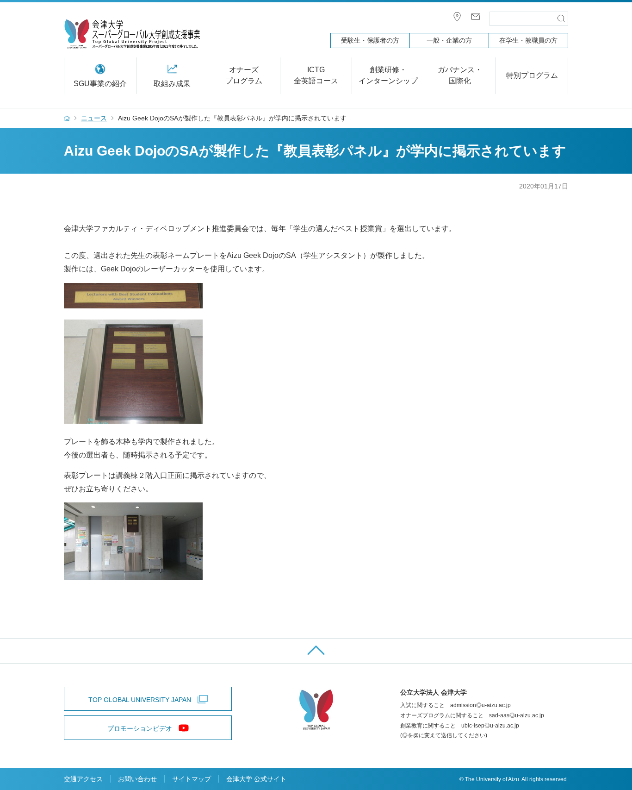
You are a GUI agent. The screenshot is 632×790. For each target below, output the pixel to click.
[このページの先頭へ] (316, 651)
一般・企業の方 (449, 40)
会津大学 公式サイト (256, 779)
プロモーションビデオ (139, 728)
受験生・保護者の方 (370, 40)
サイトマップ (191, 779)
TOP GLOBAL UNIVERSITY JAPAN (139, 699)
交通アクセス (83, 779)
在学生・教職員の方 (528, 40)
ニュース (94, 118)
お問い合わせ (137, 779)
